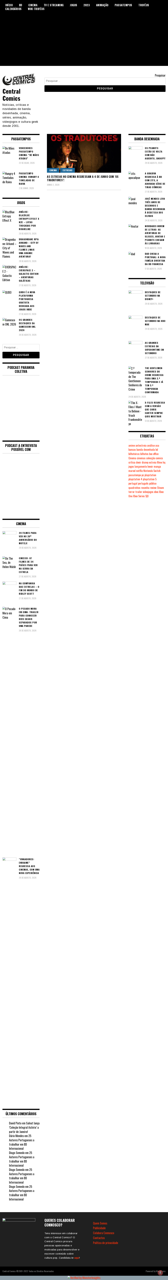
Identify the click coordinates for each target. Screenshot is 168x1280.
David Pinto (15, 1123)
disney (145, 462)
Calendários (13, 9)
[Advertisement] (84, 43)
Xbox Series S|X (141, 496)
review (153, 488)
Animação (102, 5)
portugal (132, 483)
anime (131, 445)
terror (131, 492)
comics (159, 458)
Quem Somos (100, 1223)
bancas (132, 450)
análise (151, 445)
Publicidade (99, 1228)
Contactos (99, 1238)
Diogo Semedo (17, 1153)
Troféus (143, 5)
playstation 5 (150, 479)
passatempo (134, 475)
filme (159, 462)
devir (138, 462)
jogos (131, 466)
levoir (150, 466)
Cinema (32, 5)
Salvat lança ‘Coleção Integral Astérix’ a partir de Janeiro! (24, 1127)
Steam (160, 488)
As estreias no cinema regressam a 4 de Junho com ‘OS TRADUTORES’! (82, 178)
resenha (145, 488)
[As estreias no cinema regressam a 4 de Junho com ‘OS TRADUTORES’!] (84, 153)
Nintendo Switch (151, 471)
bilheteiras (134, 454)
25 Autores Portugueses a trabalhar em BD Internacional (21, 1142)
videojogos (148, 492)
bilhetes (144, 454)
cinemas (141, 458)
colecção (150, 458)
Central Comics (11, 94)
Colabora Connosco (103, 1233)
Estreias (67, 170)
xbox (156, 492)
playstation (150, 475)
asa (157, 445)
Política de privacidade (105, 1243)
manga (157, 466)
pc (143, 475)
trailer (138, 492)
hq (164, 462)
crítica (131, 462)
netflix (139, 471)
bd (157, 450)
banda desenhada (145, 450)
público (152, 483)
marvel (132, 471)
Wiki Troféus (36, 9)
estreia (152, 462)
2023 (87, 5)
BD (20, 5)
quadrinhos (134, 488)
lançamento (141, 466)
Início (9, 5)
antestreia (141, 445)
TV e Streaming (54, 5)
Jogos (73, 5)
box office (153, 454)
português (143, 483)
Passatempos (123, 5)
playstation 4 (135, 479)
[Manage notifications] (160, 1272)
